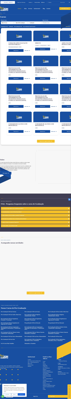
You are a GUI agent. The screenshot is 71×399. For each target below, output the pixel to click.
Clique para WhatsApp (21, 2)
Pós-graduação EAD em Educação (32, 322)
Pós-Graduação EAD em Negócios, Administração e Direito (32, 315)
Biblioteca (43, 2)
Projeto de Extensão (46, 384)
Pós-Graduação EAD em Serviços (8, 311)
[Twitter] (6, 376)
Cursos (44, 361)
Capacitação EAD (4, 26)
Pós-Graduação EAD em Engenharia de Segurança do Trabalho (57, 319)
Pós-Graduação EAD (18, 26)
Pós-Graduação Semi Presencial (29, 26)
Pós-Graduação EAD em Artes (55, 336)
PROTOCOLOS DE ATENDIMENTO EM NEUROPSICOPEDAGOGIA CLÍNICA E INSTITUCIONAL (17, 70)
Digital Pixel (35, 396)
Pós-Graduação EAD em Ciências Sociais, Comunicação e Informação (57, 327)
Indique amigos (8, 2)
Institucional (45, 365)
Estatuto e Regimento (46, 370)
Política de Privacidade (47, 376)
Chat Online (52, 396)
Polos (25, 8)
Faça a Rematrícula (46, 368)
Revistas (44, 382)
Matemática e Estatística (30, 343)
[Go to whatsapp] (2, 396)
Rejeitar (14, 394)
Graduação (11, 26)
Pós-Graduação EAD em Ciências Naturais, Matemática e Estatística (34, 333)
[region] (14, 390)
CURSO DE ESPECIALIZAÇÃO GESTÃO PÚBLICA (17, 43)
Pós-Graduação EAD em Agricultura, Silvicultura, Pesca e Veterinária (33, 340)
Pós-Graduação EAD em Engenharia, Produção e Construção (9, 319)
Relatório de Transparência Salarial (49, 385)
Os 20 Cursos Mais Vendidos (7, 343)
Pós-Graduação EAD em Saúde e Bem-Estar (58, 311)
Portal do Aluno (37, 2)
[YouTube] (4, 376)
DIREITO (38, 43)
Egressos (44, 377)
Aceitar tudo (21, 394)
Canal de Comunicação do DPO (48, 386)
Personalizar (7, 394)
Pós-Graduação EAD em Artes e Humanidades (11, 336)
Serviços (30, 8)
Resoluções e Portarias (47, 374)
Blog (44, 8)
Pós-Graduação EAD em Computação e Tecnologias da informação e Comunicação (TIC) (10, 328)
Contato (48, 8)
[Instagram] (0, 376)
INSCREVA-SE (65, 8)
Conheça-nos (45, 366)
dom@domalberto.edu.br (62, 364)
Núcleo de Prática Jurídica (47, 381)
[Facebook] (2, 376)
